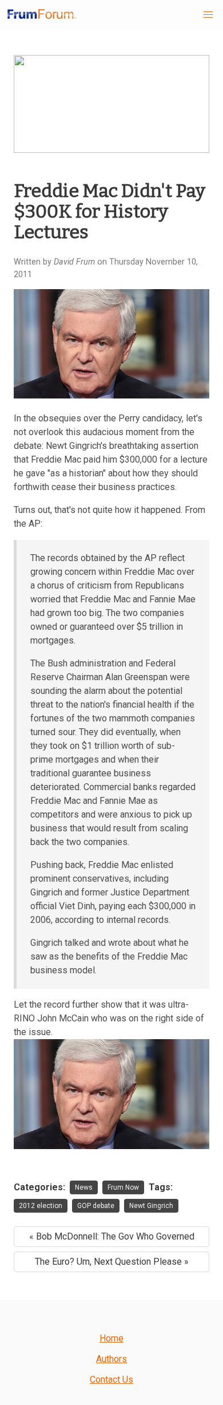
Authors (111, 1358)
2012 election (40, 1206)
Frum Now (123, 1187)
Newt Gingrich (151, 1206)
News (84, 1187)
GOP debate (95, 1206)
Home (111, 1338)
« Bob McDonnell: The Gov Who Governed (111, 1236)
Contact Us (111, 1379)
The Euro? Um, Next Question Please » (112, 1261)
